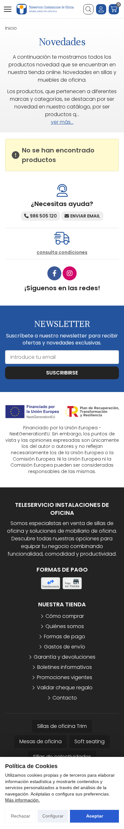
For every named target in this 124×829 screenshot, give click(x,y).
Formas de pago (64, 636)
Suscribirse (62, 372)
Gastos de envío (64, 646)
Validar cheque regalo (65, 687)
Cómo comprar (64, 616)
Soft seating (89, 741)
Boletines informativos (64, 667)
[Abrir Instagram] (69, 273)
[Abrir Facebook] (54, 273)
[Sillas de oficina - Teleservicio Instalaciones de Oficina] (45, 9)
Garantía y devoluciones (64, 657)
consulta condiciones (62, 252)
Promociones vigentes (64, 677)
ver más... (62, 122)
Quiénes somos (64, 626)
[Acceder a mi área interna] (101, 9)
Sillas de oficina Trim (62, 726)
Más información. (22, 800)
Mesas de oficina (40, 741)
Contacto (64, 697)
